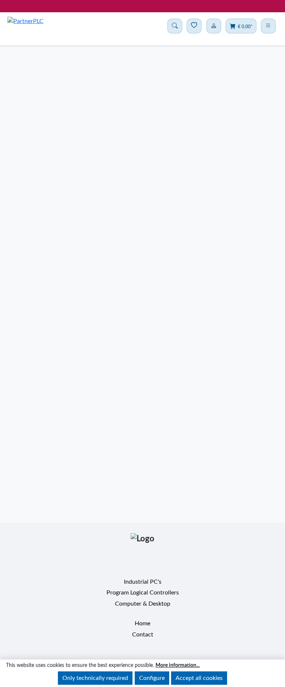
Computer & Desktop (142, 610)
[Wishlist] (194, 26)
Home (142, 630)
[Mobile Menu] (268, 26)
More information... (177, 665)
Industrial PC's (142, 588)
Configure (152, 678)
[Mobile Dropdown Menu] (213, 26)
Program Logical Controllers (143, 599)
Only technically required (95, 678)
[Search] (174, 26)
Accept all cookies (199, 678)
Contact (142, 641)
